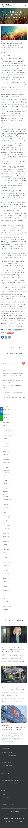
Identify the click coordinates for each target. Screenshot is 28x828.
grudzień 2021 (6, 557)
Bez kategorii (10, 332)
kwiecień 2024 (6, 483)
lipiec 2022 (5, 539)
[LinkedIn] (1, 414)
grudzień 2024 (6, 462)
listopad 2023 (6, 496)
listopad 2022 (6, 528)
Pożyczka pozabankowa (9, 755)
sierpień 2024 (6, 472)
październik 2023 (7, 499)
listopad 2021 (6, 560)
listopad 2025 (6, 433)
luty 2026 (5, 425)
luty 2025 (5, 457)
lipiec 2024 (5, 475)
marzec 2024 (6, 486)
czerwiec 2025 (6, 446)
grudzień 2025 (6, 430)
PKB (24, 152)
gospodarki (4, 47)
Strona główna (9, 1)
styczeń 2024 (6, 491)
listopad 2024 (6, 464)
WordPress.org (6, 609)
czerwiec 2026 (6, 414)
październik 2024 (7, 467)
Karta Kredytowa (7, 765)
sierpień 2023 (6, 504)
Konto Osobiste (6, 759)
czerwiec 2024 (6, 478)
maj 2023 (5, 512)
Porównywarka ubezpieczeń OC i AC (12, 780)
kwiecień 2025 (6, 451)
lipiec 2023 (5, 507)
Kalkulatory (5, 797)
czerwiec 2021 (6, 573)
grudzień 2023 (6, 494)
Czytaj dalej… (22, 661)
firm (12, 173)
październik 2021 (7, 562)
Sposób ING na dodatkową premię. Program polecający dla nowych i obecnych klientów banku (14, 388)
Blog (20, 1)
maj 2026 (5, 417)
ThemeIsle (19, 824)
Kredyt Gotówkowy (7, 752)
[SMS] (1, 419)
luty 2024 (5, 488)
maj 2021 (5, 576)
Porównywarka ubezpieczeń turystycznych (10, 785)
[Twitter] (1, 411)
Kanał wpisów (6, 604)
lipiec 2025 (5, 443)
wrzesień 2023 (6, 502)
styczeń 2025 (6, 459)
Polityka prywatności (8, 804)
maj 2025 (5, 449)
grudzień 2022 (6, 525)
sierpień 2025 (6, 441)
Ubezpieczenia (16, 1)
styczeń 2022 (6, 554)
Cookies (4, 800)
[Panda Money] (7, 5)
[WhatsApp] (1, 416)
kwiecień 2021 (6, 578)
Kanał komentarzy (7, 606)
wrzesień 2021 (6, 565)
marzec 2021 (6, 581)
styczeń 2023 (6, 523)
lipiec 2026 (5, 412)
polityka (15, 118)
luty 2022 (5, 552)
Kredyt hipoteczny (7, 762)
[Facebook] (1, 408)
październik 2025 (7, 435)
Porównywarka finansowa (10, 777)
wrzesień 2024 (6, 470)
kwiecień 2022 (6, 546)
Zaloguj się (5, 601)
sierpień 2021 (6, 568)
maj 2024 (5, 480)
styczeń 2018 (6, 583)
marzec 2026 (6, 422)
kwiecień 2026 (6, 420)
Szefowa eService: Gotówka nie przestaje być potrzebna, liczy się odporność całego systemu (13, 375)
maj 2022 (5, 544)
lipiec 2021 (5, 570)
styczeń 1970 (6, 586)
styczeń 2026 (6, 427)
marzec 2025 (6, 454)
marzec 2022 (6, 549)
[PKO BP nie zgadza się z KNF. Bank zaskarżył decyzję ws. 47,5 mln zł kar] (14, 674)
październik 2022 (7, 531)
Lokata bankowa (6, 769)
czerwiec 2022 (6, 541)
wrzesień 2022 (6, 533)
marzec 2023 (6, 517)
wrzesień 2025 (6, 438)
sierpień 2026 (6, 409)
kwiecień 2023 (6, 515)
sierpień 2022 (6, 536)
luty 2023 (5, 520)
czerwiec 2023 (6, 509)
